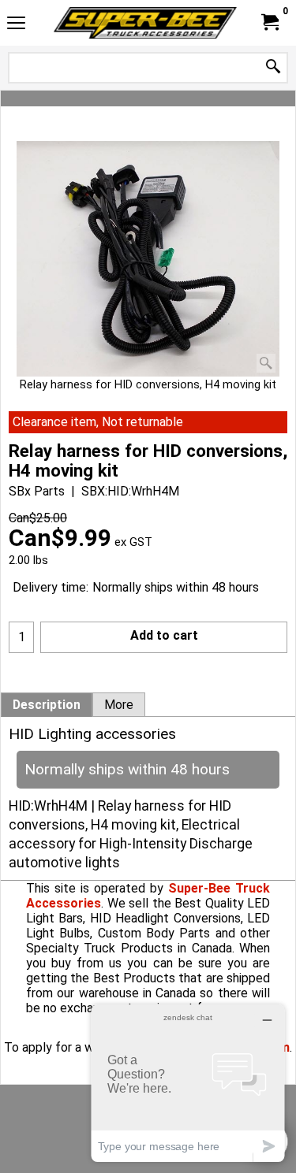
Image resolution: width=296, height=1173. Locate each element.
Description (47, 705)
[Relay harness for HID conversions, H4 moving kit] (148, 259)
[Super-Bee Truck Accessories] (145, 23)
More (118, 705)
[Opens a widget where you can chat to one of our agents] (187, 1082)
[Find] (273, 67)
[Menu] (16, 24)
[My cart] (269, 22)
